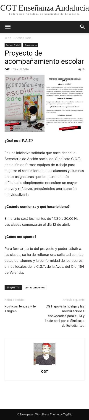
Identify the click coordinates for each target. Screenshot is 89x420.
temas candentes (35, 287)
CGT (7, 69)
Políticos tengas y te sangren (20, 308)
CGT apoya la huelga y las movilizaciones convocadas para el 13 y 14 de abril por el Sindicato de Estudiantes (64, 316)
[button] (7, 27)
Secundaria (31, 45)
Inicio (8, 38)
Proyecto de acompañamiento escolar (44, 57)
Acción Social (24, 38)
